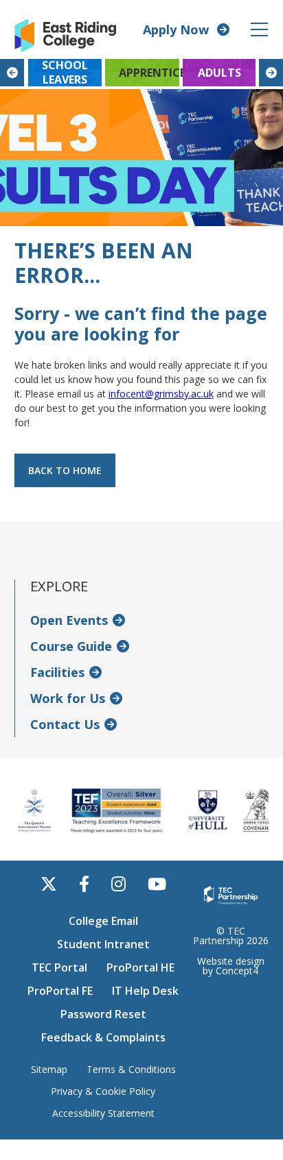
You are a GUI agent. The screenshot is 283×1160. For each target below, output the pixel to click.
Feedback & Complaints (103, 1037)
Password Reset (103, 1014)
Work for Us (67, 698)
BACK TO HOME (65, 470)
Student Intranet (103, 944)
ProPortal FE (60, 990)
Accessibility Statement (103, 1113)
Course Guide (71, 646)
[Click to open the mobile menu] (259, 30)
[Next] (271, 72)
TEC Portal (59, 967)
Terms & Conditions (131, 1069)
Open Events (69, 620)
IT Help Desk (145, 990)
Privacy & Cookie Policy (103, 1091)
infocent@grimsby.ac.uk (161, 393)
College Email (103, 920)
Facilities (57, 672)
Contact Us (65, 724)
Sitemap (49, 1069)
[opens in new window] (231, 894)
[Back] (12, 72)
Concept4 (237, 970)
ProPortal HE (140, 967)
